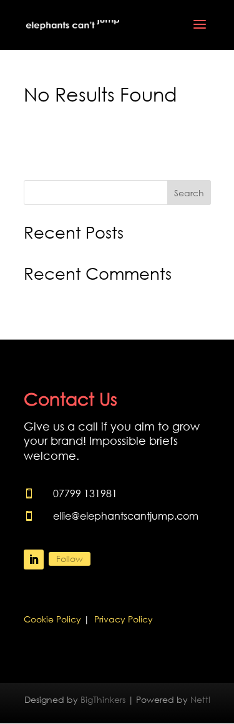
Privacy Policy (123, 619)
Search (189, 193)
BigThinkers (102, 699)
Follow (69, 558)
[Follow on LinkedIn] (34, 559)
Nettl (200, 699)
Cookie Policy (52, 619)
